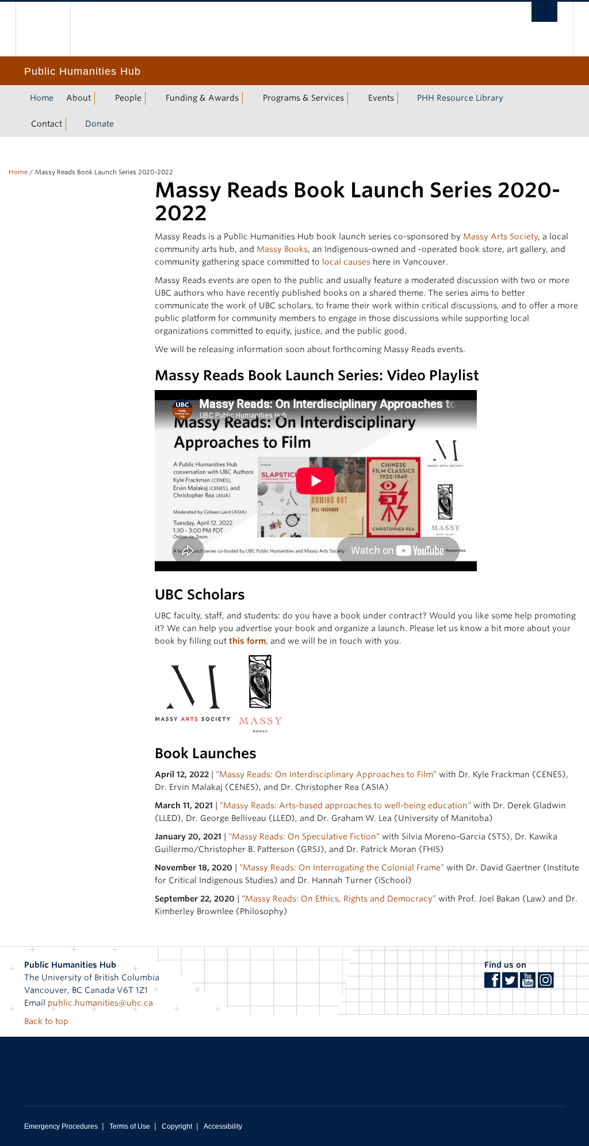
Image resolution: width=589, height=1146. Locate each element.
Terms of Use (129, 1126)
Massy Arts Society (500, 236)
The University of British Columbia (51, 29)
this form (247, 640)
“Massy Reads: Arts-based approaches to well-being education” (345, 805)
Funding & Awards (202, 97)
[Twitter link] (510, 983)
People (128, 97)
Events (381, 97)
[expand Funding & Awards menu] (249, 98)
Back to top (47, 1021)
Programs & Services (303, 97)
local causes (346, 261)
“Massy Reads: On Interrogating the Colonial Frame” (341, 867)
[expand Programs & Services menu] (354, 98)
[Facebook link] (492, 983)
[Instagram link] (545, 983)
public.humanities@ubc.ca (100, 1002)
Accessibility (223, 1126)
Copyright (177, 1126)
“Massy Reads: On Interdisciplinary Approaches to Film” (326, 774)
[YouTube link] (528, 983)
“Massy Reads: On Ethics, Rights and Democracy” (339, 898)
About (78, 97)
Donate (99, 123)
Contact (46, 123)
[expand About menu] (101, 98)
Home (41, 97)
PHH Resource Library (460, 97)
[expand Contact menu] (72, 124)
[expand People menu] (152, 98)
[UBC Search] (544, 12)
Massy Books (282, 249)
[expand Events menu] (404, 98)
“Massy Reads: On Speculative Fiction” (304, 836)
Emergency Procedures (61, 1126)
